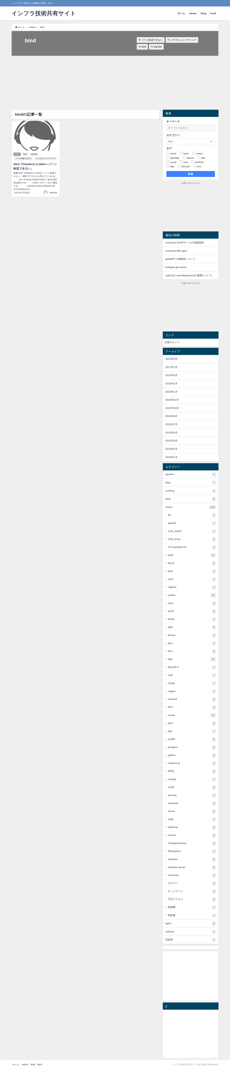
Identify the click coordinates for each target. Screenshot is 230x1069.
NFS (191, 707)
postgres (191, 747)
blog (203, 13)
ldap (191, 659)
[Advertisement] (115, 83)
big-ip (191, 563)
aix (191, 515)
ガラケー (191, 883)
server (191, 811)
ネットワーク (191, 891)
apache (190, 474)
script (191, 787)
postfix (191, 739)
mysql (191, 683)
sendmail (191, 803)
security (191, 795)
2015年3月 (171, 440)
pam (191, 723)
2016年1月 (171, 391)
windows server (191, 867)
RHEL (191, 771)
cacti (191, 579)
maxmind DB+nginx (176, 251)
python (191, 755)
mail (191, 675)
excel (191, 611)
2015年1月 (171, 457)
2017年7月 (171, 367)
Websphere (191, 851)
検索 (191, 173)
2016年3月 (171, 375)
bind (144, 47)
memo (193, 13)
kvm (191, 651)
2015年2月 (171, 449)
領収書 (191, 915)
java (191, 643)
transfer (158, 47)
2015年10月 (172, 408)
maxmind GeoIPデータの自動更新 (184, 242)
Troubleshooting (191, 843)
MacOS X (191, 667)
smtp (191, 819)
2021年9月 (171, 359)
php (191, 731)
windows (191, 859)
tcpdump (191, 827)
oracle (191, 715)
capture (191, 587)
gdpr (191, 627)
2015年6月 (171, 432)
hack (213, 13)
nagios (191, 691)
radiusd (190, 931)
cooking (190, 490)
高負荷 (190, 939)
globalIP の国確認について (180, 259)
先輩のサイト (172, 342)
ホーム (181, 13)
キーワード (173, 121)
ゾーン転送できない (152, 40)
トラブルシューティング (183, 40)
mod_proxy (191, 539)
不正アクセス (191, 899)
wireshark (191, 875)
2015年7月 (171, 424)
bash (191, 555)
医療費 (191, 907)
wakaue (53, 192)
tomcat (191, 835)
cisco (191, 603)
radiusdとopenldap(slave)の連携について (188, 275)
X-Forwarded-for (191, 547)
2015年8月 (171, 416)
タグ (169, 148)
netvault (191, 699)
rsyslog (191, 779)
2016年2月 (171, 383)
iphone (191, 635)
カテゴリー (173, 135)
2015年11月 (172, 400)
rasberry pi (191, 763)
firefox (191, 619)
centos (191, 595)
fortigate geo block (175, 267)
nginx (190, 923)
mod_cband (191, 531)
